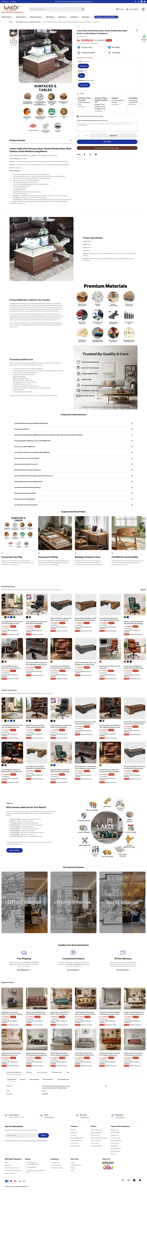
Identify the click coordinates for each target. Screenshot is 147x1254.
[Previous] (75, 104)
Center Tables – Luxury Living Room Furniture (28, 22)
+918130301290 (31, 1167)
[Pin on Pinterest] (96, 154)
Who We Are (5, 1)
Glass (81, 75)
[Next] (139, 104)
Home (11, 22)
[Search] (83, 9)
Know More (81, 106)
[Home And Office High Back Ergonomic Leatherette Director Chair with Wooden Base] (12, 649)
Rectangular (83, 66)
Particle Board (84, 85)
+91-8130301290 (49, 1117)
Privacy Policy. (42, 1140)
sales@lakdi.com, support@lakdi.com (32, 1163)
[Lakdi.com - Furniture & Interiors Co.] (25, 902)
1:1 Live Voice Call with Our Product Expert (107, 148)
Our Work (13, 1)
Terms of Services (30, 1140)
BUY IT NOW (107, 142)
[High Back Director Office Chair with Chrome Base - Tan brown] (100, 662)
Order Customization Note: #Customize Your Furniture (92, 120)
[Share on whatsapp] (90, 154)
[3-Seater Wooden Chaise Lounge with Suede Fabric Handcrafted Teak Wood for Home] (85, 998)
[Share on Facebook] (84, 154)
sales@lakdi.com (84, 1117)
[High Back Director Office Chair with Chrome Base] (110, 649)
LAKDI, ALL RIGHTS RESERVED (18, 1186)
